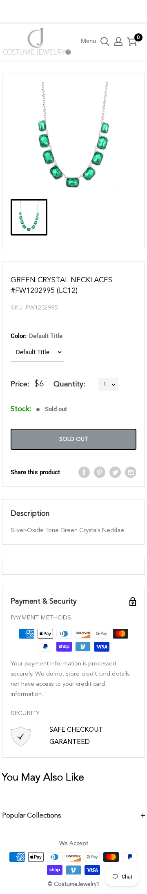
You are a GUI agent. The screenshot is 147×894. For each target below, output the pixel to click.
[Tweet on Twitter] (115, 472)
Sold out (73, 439)
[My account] (118, 41)
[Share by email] (130, 472)
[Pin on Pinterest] (99, 472)
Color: (36, 336)
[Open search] (104, 41)
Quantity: (69, 384)
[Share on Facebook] (84, 472)
